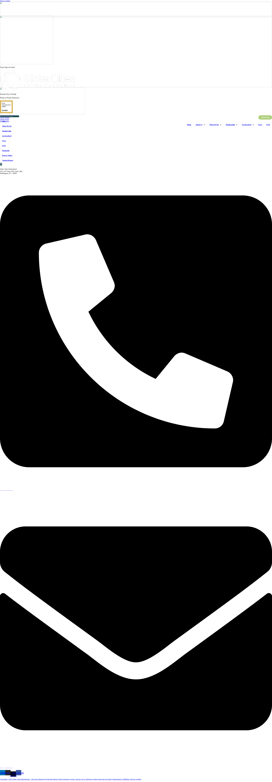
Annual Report (7, 160)
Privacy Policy (7, 155)
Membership (6, 131)
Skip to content (5, 1)
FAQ (4, 146)
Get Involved (6, 136)
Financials (5, 151)
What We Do (6, 126)
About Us (5, 121)
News (4, 141)
